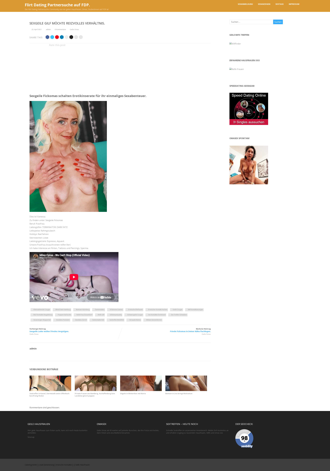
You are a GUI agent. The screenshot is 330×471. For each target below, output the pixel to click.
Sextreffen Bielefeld (117, 320)
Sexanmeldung (245, 4)
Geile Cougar (177, 309)
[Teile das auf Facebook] (47, 37)
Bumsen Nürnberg (82, 309)
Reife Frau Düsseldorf (84, 315)
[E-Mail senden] (76, 37)
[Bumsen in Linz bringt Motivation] (186, 390)
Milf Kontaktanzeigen (195, 309)
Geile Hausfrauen (82, 465)
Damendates (99, 309)
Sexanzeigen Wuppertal (42, 320)
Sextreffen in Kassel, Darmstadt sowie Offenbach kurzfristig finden (49, 394)
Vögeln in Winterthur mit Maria (133, 393)
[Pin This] (57, 37)
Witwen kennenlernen (154, 320)
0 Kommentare (60, 29)
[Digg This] (71, 37)
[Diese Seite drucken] (81, 37)
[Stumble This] (66, 37)
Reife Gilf (101, 315)
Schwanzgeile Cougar (135, 315)
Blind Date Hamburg (63, 309)
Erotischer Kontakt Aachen (157, 309)
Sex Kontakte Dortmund (157, 315)
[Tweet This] (52, 37)
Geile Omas (74, 29)
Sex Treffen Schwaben (179, 315)
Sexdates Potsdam (63, 320)
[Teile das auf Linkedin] (62, 37)
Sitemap (31, 437)
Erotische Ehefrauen (135, 309)
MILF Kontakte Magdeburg (42, 315)
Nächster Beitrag (190, 330)
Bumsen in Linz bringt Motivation (178, 393)
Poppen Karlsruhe (64, 315)
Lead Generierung (46, 465)
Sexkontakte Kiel (98, 320)
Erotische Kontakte (64, 465)
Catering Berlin (31, 465)
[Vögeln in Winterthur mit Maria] (141, 390)
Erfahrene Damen (116, 309)
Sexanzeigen (264, 4)
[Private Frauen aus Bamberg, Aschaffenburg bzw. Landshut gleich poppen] (95, 390)
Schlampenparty (116, 315)
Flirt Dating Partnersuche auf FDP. (57, 4)
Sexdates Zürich (81, 320)
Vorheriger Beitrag (49, 330)
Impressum (294, 4)
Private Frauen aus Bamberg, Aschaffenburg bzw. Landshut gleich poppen (95, 394)
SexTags (279, 4)
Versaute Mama (135, 320)
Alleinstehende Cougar (41, 309)
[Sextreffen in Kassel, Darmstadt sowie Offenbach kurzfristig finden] (50, 390)
